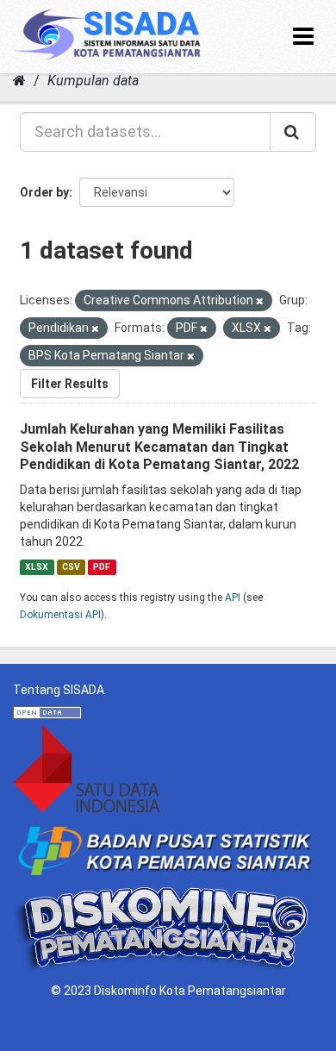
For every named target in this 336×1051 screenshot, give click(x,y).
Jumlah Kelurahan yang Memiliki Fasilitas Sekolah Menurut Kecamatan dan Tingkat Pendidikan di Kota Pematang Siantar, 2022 (159, 447)
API (232, 597)
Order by (44, 192)
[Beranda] (19, 80)
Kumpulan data (93, 80)
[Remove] (260, 301)
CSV (71, 566)
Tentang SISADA (58, 690)
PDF (101, 566)
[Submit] (293, 132)
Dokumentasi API (60, 615)
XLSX (36, 566)
